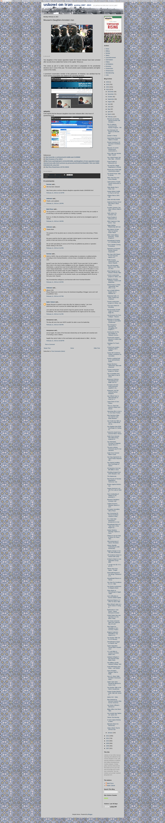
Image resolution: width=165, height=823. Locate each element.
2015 (107, 84)
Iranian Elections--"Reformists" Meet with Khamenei (114, 365)
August (110, 101)
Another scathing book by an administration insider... (113, 360)
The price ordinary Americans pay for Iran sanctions (114, 449)
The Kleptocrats (111, 476)
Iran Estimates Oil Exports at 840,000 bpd (113, 131)
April (109, 111)
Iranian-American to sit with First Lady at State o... (114, 490)
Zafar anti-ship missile (113, 199)
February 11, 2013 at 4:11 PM (54, 314)
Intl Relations (109, 64)
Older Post (97, 348)
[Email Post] (64, 174)
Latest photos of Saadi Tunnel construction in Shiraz (114, 183)
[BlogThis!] (68, 175)
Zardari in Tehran (112, 135)
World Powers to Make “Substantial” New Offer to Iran (113, 286)
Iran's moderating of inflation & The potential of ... (113, 495)
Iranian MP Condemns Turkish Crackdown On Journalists (114, 354)
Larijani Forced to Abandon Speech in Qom (113, 505)
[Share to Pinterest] (72, 175)
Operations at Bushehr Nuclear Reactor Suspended (113, 250)
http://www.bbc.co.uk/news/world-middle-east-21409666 (63, 157)
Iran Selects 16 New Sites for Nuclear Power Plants (113, 231)
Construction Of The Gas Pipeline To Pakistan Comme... (113, 333)
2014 (107, 87)
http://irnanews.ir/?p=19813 (54, 159)
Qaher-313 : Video (112, 697)
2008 (107, 746)
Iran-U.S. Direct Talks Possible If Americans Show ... (114, 678)
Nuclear (108, 53)
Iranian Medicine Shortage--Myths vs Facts (113, 531)
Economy (108, 66)
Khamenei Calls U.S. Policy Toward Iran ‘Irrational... (113, 297)
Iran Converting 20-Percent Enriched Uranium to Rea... (112, 515)
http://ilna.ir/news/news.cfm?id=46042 (57, 167)
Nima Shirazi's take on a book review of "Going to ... (114, 605)
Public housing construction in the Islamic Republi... (113, 261)
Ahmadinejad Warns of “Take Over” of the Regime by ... (113, 526)
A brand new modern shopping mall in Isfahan (113, 349)
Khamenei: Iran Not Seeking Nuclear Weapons (112, 392)
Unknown (49, 198)
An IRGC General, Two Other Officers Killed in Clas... (114, 209)
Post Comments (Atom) (58, 351)
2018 (107, 82)
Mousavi (65, 177)
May (109, 109)
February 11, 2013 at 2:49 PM (54, 221)
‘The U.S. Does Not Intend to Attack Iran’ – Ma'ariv (114, 407)
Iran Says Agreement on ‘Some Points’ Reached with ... (114, 458)
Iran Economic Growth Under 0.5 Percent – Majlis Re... (113, 311)
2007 (107, 748)
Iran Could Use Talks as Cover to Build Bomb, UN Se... (114, 422)
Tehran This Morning (113, 717)
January (110, 732)
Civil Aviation (109, 59)
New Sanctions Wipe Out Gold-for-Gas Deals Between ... (113, 417)
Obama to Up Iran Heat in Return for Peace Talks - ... (114, 537)
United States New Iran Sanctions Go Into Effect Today (114, 617)
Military (108, 51)
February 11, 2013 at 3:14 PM (54, 248)
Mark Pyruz (49, 209)
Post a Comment (50, 344)
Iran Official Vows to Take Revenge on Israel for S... (113, 397)
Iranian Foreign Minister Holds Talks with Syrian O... (114, 693)
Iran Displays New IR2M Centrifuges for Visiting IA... (114, 428)
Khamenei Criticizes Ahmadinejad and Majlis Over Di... (113, 381)
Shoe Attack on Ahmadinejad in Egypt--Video (114, 592)
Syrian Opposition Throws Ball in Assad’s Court (114, 647)
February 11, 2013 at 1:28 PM (54, 203)
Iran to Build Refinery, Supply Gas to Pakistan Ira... (113, 292)
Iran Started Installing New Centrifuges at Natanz (113, 464)
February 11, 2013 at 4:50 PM (54, 324)
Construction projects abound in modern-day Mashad (114, 339)
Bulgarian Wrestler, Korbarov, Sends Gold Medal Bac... (114, 280)
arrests (53, 177)
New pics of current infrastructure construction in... (112, 149)
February (110, 116)
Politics (108, 62)
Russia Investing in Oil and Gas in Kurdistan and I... (113, 144)
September (111, 99)
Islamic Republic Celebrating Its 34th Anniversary (113, 547)
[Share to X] (69, 175)
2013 (49, 177)
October (110, 96)
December (111, 91)
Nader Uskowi (50, 302)
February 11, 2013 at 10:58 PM (55, 340)
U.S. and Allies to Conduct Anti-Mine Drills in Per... (113, 653)
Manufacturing (110, 73)
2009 (107, 743)
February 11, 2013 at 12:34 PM (55, 193)
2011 (107, 738)
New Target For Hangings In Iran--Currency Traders (113, 628)
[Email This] (67, 175)
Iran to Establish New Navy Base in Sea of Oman (113, 375)
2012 (107, 736)
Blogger (90, 814)
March (110, 114)
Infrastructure (109, 70)
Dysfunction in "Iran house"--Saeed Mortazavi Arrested (113, 611)
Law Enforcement (111, 57)
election (57, 177)
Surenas (48, 184)
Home (72, 348)
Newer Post (47, 348)
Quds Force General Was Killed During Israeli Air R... (113, 437)
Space (107, 55)
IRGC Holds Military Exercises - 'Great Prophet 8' (113, 236)
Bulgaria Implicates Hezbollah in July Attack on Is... (112, 633)
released (70, 177)
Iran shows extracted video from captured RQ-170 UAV (113, 622)
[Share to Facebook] (71, 175)
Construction (109, 68)
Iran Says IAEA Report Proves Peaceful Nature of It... (113, 256)
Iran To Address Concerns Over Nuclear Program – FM (114, 126)
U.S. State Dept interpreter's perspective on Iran (113, 520)
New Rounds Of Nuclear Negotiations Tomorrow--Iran (114, 480)
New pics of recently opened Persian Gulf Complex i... (113, 120)
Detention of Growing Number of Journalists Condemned (114, 321)
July (109, 104)
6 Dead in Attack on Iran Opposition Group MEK (114, 560)
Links (107, 75)
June (109, 106)
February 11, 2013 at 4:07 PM (54, 296)
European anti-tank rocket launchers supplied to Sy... (112, 386)
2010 (107, 741)
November (111, 94)
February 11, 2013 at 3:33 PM (54, 282)
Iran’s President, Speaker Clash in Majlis (112, 672)
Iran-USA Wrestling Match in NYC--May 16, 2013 (113, 267)
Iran (61, 177)
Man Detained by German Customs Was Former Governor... (114, 701)
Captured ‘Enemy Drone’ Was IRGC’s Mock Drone (114, 203)
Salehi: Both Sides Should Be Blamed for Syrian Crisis (114, 683)
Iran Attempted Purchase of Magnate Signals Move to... (114, 443)
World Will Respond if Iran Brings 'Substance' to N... (114, 574)
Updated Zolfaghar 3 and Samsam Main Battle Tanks (113, 658)
